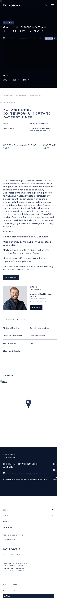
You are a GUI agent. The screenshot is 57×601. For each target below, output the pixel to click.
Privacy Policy (11, 539)
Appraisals (9, 102)
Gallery (7, 95)
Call (7, 596)
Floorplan (36, 95)
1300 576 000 (12, 554)
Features (21, 95)
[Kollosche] (11, 6)
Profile (36, 307)
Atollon (14, 591)
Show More (11, 277)
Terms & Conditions (13, 535)
